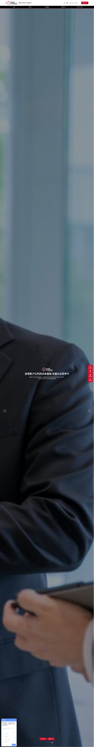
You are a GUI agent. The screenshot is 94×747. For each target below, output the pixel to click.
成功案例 (47, 7)
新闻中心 (64, 7)
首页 (14, 7)
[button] (5, 411)
